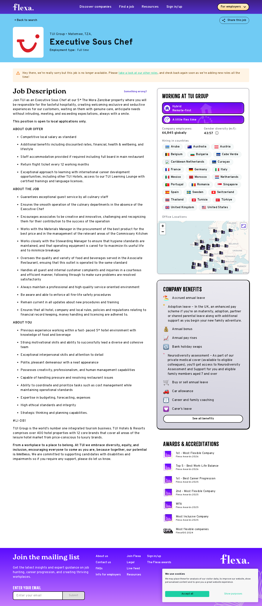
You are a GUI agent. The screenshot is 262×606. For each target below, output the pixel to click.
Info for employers (108, 575)
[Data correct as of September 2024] (217, 133)
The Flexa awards (159, 562)
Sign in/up (174, 7)
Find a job (126, 7)
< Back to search (25, 20)
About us (102, 556)
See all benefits (203, 419)
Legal (130, 562)
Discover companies (95, 7)
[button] (196, 244)
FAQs (99, 568)
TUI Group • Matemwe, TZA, (71, 34)
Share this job (236, 20)
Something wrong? (135, 91)
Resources (150, 7)
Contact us (103, 562)
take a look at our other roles (138, 73)
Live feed (133, 568)
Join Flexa (134, 556)
